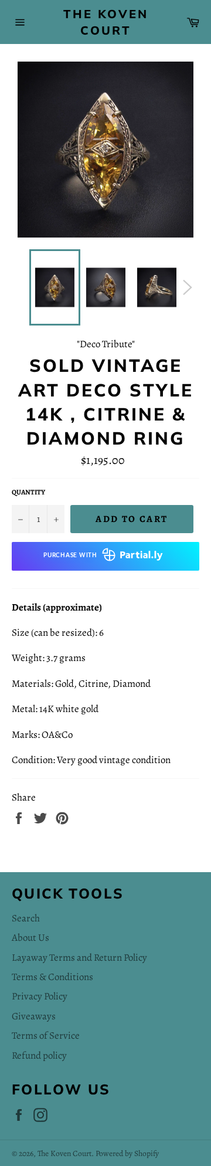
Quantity (28, 492)
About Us (30, 937)
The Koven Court (105, 22)
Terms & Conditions (52, 977)
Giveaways (34, 1016)
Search (26, 918)
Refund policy (39, 1055)
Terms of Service (46, 1035)
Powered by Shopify (127, 1153)
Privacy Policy (39, 996)
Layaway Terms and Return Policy (79, 957)
